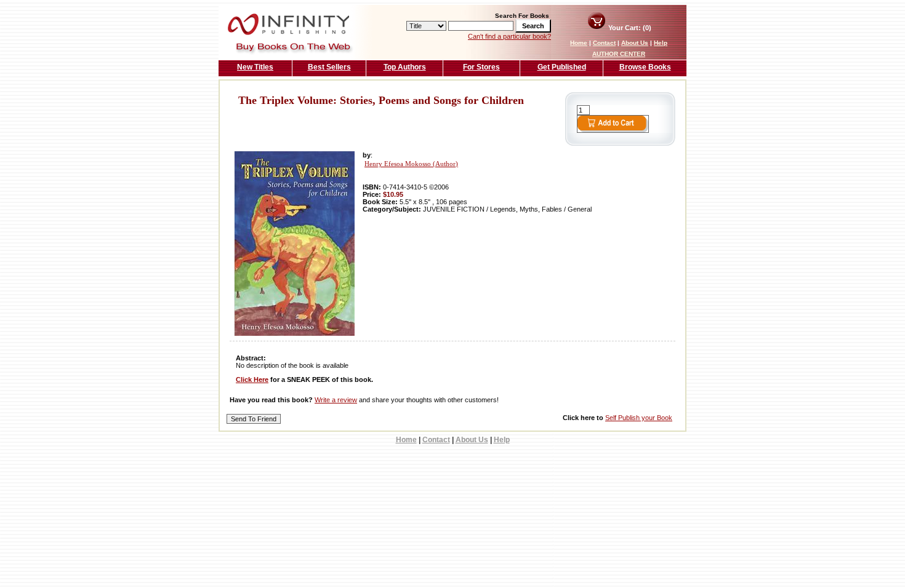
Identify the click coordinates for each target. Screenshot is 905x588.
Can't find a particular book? (509, 36)
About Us (634, 42)
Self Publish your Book (638, 417)
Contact (604, 42)
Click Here (252, 379)
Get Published (561, 67)
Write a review (336, 399)
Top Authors (405, 67)
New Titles (255, 67)
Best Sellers (329, 67)
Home (578, 42)
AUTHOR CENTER (618, 53)
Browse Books (645, 67)
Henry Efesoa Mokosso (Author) (411, 164)
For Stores (481, 67)
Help (660, 42)
